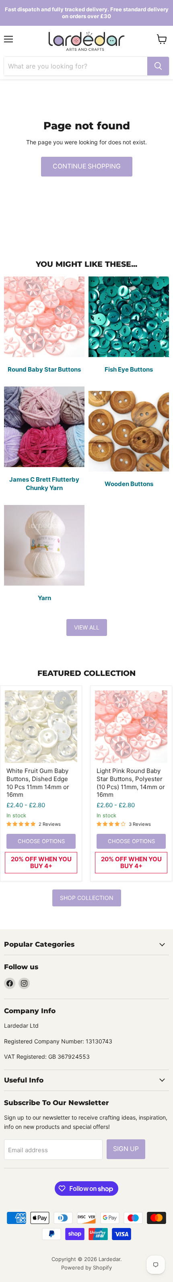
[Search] (158, 66)
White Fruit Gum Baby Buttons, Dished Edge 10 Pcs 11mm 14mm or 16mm (37, 782)
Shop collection (86, 897)
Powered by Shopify (86, 1267)
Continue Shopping (87, 166)
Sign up (126, 1149)
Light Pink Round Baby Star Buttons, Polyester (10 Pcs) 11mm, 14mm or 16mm (131, 782)
